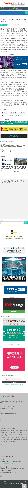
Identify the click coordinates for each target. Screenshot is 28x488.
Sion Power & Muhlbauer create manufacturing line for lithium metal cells (13, 151)
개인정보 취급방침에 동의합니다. (14, 384)
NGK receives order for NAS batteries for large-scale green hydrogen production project (12, 146)
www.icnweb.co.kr (8, 463)
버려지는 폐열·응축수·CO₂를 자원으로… (20, 167)
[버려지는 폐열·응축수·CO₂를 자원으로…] (20, 161)
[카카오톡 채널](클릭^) (13, 434)
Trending (3, 24)
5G (6, 141)
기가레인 (11, 141)
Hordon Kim (11, 24)
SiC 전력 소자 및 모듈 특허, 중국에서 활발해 (7, 168)
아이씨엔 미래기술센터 (17, 483)
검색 (1, 220)
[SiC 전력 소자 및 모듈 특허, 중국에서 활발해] (7, 161)
